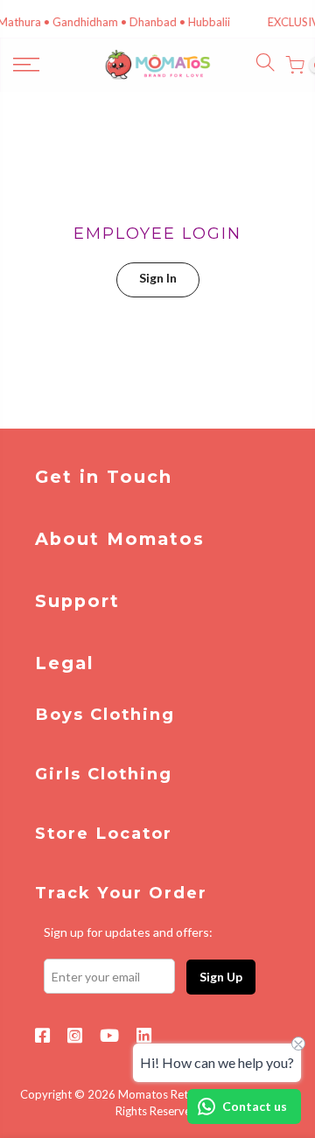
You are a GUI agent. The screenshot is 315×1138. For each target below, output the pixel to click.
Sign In (158, 277)
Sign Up (221, 976)
